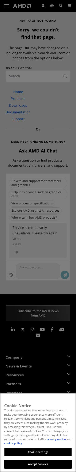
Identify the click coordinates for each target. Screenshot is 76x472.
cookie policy (13, 443)
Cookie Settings (38, 452)
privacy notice (56, 439)
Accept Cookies (38, 464)
